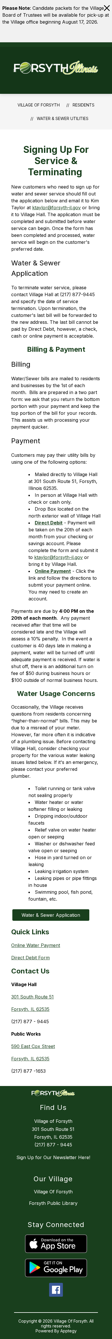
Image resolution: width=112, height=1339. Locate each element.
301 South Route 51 (32, 997)
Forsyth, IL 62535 (30, 1009)
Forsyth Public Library (53, 1203)
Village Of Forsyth (39, 104)
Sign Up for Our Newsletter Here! (53, 1157)
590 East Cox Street (33, 1046)
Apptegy (68, 1330)
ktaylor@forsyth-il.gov (56, 207)
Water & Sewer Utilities (62, 118)
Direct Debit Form (30, 957)
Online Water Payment (35, 945)
